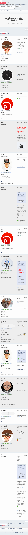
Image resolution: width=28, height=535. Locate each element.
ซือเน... (5, 297)
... (12, 32)
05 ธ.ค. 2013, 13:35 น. (19, 123)
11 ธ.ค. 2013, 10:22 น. (19, 427)
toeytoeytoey (7, 257)
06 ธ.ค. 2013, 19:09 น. (19, 379)
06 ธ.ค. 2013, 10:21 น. (19, 257)
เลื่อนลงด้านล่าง (3, 32)
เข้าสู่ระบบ (16, 4)
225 (25, 32)
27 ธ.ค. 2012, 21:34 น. (19, 38)
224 (23, 32)
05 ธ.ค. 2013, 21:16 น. (19, 228)
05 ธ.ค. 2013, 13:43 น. (19, 155)
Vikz (4, 378)
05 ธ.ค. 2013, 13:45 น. (19, 188)
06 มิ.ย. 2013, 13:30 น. (19, 94)
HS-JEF (5, 321)
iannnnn (5, 94)
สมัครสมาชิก (24, 4)
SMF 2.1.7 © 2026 (10, 532)
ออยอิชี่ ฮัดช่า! (19, 52)
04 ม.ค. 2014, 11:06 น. (19, 455)
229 (8, 34)
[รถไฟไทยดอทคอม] (1, 338)
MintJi (4, 410)
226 (1, 34)
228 (6, 34)
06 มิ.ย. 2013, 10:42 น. (19, 67)
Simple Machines (19, 532)
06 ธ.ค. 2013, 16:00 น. (19, 346)
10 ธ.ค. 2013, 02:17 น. (19, 411)
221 (16, 32)
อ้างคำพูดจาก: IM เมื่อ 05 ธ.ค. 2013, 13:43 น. (21, 194)
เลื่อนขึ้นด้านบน (3, 523)
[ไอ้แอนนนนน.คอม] (1, 118)
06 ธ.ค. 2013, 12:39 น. (19, 322)
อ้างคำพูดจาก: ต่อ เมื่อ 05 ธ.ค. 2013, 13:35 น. (21, 263)
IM (3, 155)
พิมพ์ (26, 29)
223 (21, 32)
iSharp (5, 66)
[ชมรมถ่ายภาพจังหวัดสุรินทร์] (1, 181)
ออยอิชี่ (5, 38)
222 (19, 32)
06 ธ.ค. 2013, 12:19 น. (19, 297)
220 (14, 32)
